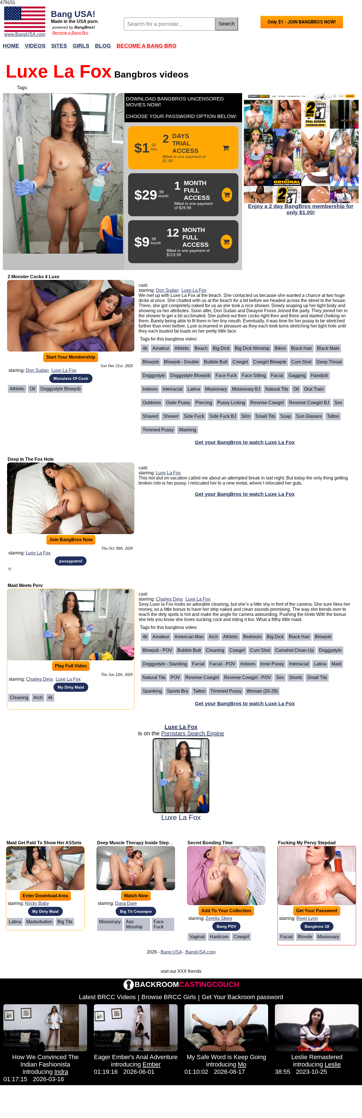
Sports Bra (177, 691)
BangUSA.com (201, 952)
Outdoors (152, 402)
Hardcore (219, 936)
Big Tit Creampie (136, 911)
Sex (338, 402)
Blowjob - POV (157, 650)
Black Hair (301, 348)
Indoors (150, 389)
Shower (171, 416)
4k (145, 348)
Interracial (172, 389)
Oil (32, 388)
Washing (187, 429)
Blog (103, 46)
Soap (285, 416)
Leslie (333, 1064)
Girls (81, 46)
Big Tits (64, 921)
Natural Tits (276, 389)
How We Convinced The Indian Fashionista (45, 1060)
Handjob (319, 375)
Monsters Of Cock (70, 378)
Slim (245, 416)
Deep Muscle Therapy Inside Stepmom (138, 842)
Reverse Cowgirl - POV (247, 677)
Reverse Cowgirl (267, 402)
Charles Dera (39, 679)
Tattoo (333, 416)
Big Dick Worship (252, 348)
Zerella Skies (219, 918)
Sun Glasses (309, 416)
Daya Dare (126, 903)
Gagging (297, 375)
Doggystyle (154, 375)
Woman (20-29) (262, 691)
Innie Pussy (272, 663)
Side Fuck (194, 416)
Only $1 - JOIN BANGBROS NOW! (302, 22)
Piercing (203, 402)
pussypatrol (70, 561)
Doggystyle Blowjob (60, 388)
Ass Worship (134, 924)
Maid (336, 663)
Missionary (216, 389)
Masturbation (39, 921)
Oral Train (314, 389)
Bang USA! (73, 14)
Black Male (328, 348)
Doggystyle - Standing (165, 663)
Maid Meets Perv (25, 585)
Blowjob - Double (181, 361)
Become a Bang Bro (70, 32)
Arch (38, 697)
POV (175, 677)
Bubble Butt (215, 361)
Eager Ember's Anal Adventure (136, 1057)
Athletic (17, 388)
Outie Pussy (178, 402)
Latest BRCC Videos (107, 997)
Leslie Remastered (316, 1057)
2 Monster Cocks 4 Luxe (33, 276)
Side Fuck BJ (222, 416)
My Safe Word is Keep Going (226, 1057)
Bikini (280, 348)
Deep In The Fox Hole (31, 459)
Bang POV (226, 926)
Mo (242, 1064)
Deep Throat (329, 361)
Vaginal (197, 936)
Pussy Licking (231, 402)
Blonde (305, 936)
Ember (152, 1064)
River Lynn (307, 918)
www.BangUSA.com (24, 34)
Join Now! (270, 49)
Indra (61, 1071)
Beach (201, 348)
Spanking (152, 691)
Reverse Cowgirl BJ (309, 402)
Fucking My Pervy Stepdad (307, 842)
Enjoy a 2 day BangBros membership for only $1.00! (300, 209)
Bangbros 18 (317, 926)
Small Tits (265, 416)
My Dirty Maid (71, 687)
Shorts (295, 677)
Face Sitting (254, 375)
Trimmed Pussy (158, 429)
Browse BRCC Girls (168, 997)
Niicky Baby (37, 903)
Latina (194, 389)
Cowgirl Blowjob (269, 361)
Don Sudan (37, 370)
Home (11, 46)
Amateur (160, 348)
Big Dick (221, 348)
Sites (59, 46)
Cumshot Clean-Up (294, 650)
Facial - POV (222, 663)
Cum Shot (301, 361)
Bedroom (252, 636)
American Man (189, 636)
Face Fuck (226, 375)
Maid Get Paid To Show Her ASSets (44, 842)
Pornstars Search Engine (192, 733)
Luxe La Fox (63, 370)
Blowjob (151, 361)
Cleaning (19, 697)
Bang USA (171, 952)
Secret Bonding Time (210, 842)
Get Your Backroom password (242, 997)
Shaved (150, 416)
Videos (35, 46)
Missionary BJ (246, 389)
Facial (277, 375)
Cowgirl (240, 361)
